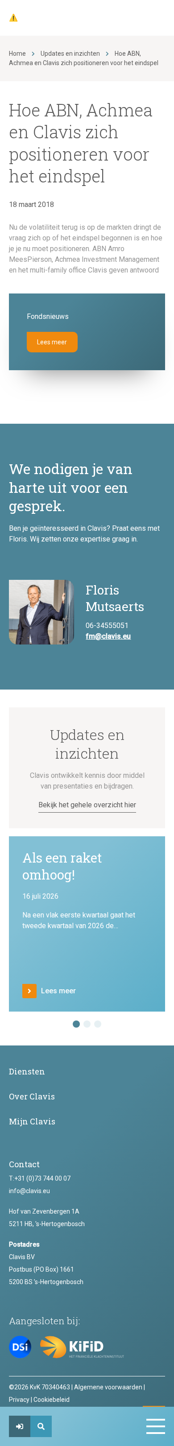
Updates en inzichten (70, 53)
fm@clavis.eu (108, 636)
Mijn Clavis (32, 1121)
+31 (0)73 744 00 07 (42, 1178)
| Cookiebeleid (50, 1399)
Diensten (27, 1071)
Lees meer (52, 342)
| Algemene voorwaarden (106, 1387)
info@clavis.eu (29, 1190)
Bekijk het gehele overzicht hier (87, 805)
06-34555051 (107, 625)
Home (17, 53)
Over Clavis (32, 1096)
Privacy (19, 1399)
